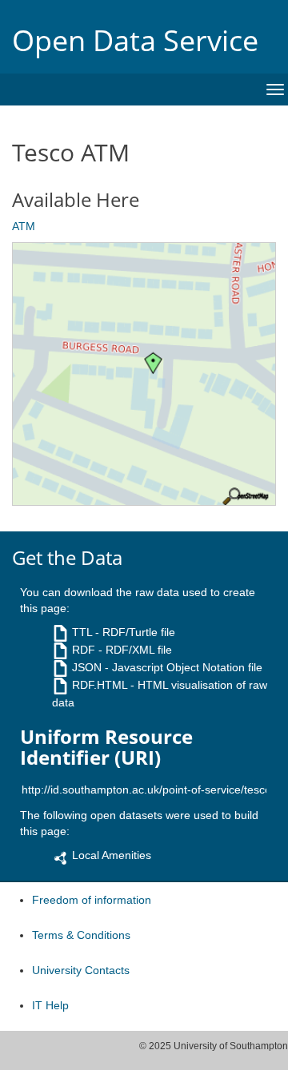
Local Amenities (111, 855)
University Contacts (81, 970)
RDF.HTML (99, 684)
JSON (87, 667)
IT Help (50, 1005)
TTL (82, 632)
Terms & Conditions (81, 935)
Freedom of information (91, 899)
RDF (83, 649)
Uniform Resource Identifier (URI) (106, 747)
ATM (23, 226)
